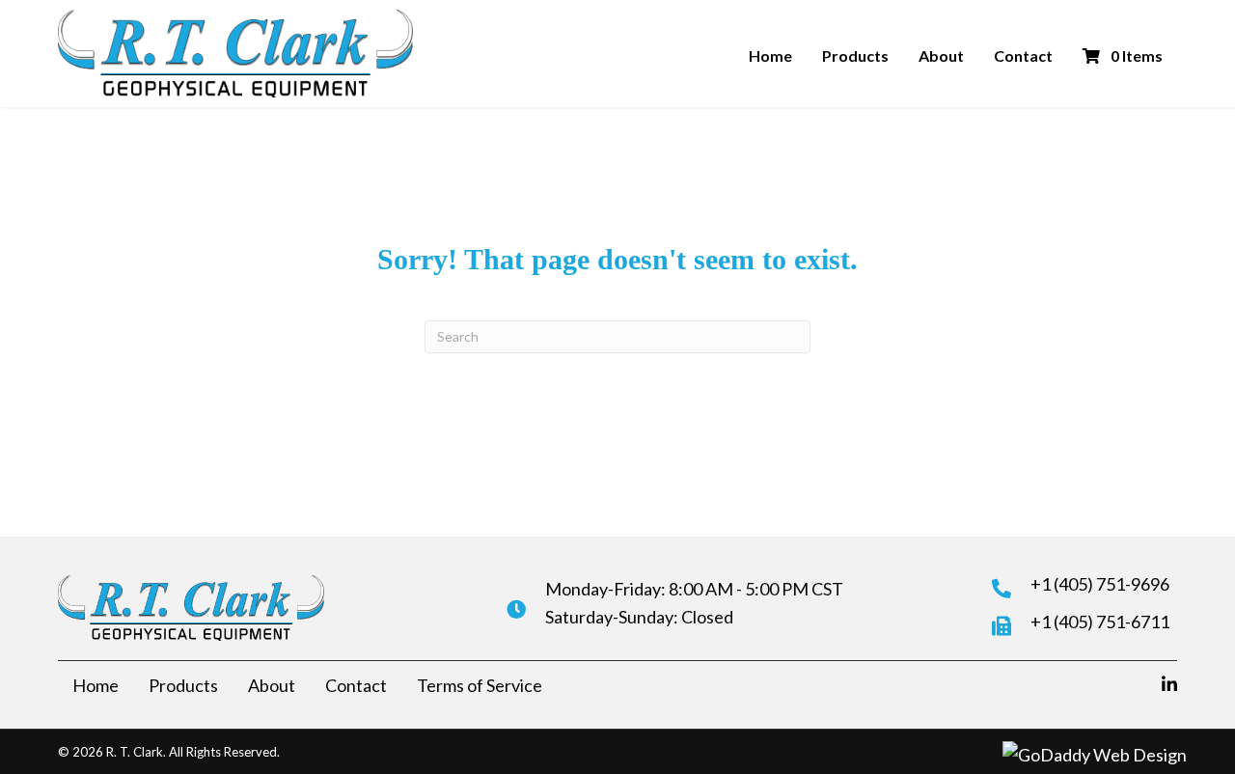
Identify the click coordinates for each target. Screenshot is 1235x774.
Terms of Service (479, 685)
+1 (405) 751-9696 (1099, 583)
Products (855, 55)
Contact (1023, 55)
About (941, 55)
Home (770, 55)
